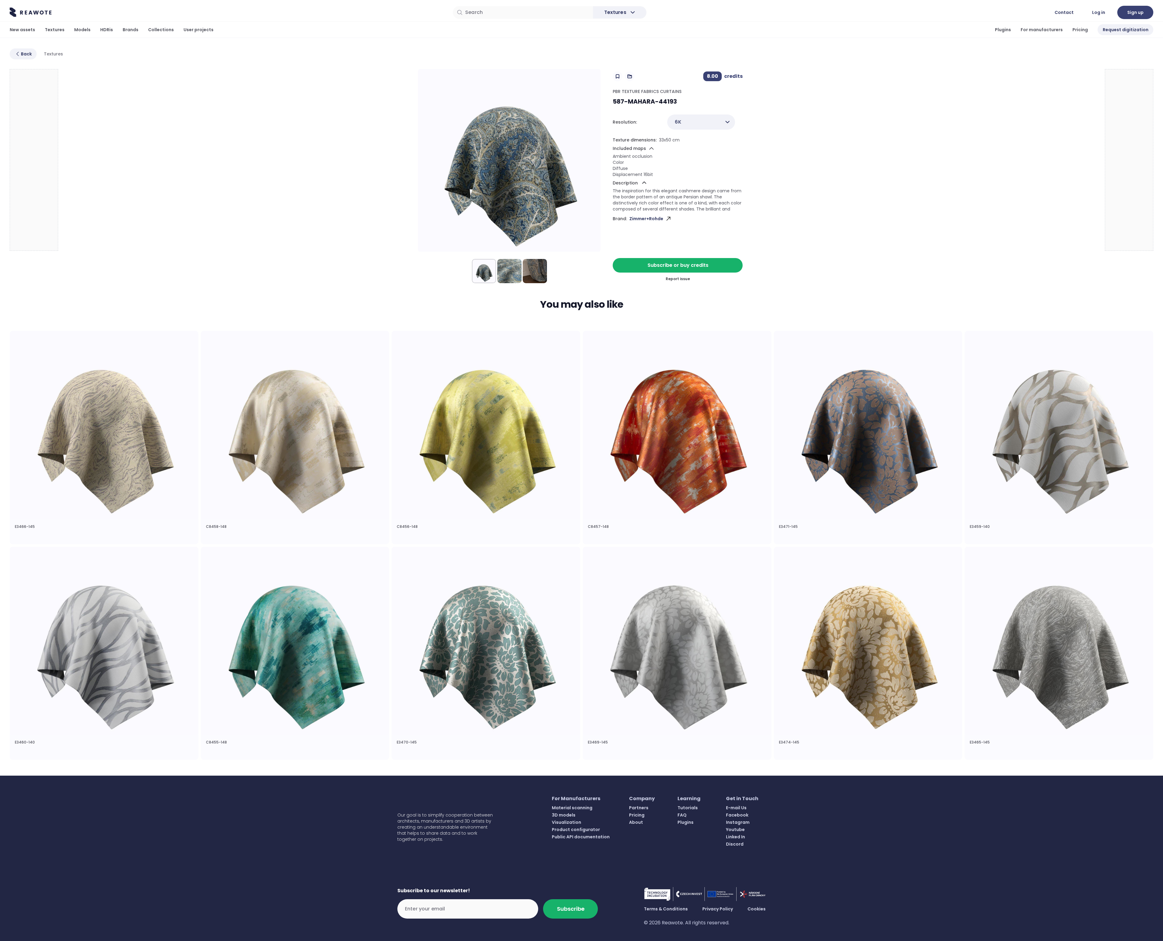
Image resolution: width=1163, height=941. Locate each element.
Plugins (1003, 30)
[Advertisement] (34, 160)
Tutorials (688, 808)
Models (82, 30)
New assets (22, 30)
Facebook (737, 815)
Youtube (735, 830)
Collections (161, 30)
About (636, 822)
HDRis (106, 30)
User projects (199, 30)
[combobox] (701, 122)
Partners (638, 808)
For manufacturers (1042, 30)
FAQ (682, 815)
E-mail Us (736, 808)
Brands (130, 30)
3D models (563, 815)
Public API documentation (581, 837)
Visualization (566, 822)
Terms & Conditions (666, 909)
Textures (55, 30)
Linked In (735, 837)
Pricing (1080, 30)
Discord (735, 844)
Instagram (738, 822)
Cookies (756, 909)
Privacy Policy (717, 909)
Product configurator (576, 830)
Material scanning (572, 808)
